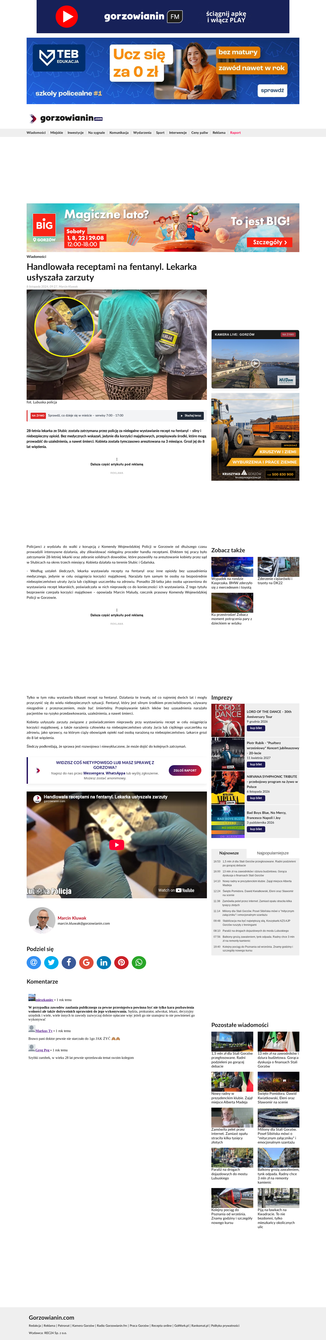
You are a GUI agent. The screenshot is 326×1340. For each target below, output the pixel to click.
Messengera (93, 773)
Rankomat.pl (199, 1325)
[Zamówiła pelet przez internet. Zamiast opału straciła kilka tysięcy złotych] (232, 1117)
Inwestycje (76, 132)
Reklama (219, 132)
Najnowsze (229, 853)
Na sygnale (96, 132)
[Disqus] (117, 1047)
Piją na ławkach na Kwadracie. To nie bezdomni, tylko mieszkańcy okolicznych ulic (276, 1218)
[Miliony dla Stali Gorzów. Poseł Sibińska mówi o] (278, 1117)
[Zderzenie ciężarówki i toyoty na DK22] (278, 566)
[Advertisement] (163, 170)
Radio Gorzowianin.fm (112, 1325)
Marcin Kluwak (72, 918)
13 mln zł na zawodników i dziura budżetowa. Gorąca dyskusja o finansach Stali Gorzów (255, 873)
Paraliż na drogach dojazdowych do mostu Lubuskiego (256, 930)
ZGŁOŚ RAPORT (185, 770)
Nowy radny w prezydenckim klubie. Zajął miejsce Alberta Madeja (257, 883)
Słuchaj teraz (193, 415)
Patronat (64, 1325)
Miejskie (56, 132)
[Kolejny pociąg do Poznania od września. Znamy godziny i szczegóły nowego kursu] (232, 1197)
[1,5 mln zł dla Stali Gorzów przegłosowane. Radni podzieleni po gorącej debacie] (232, 1041)
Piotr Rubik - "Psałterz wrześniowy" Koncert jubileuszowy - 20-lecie (273, 748)
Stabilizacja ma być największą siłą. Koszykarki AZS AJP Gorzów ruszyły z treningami (256, 922)
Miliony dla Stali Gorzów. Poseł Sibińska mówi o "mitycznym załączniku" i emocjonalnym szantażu (258, 913)
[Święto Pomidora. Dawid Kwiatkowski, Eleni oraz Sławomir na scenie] (278, 1081)
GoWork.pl (181, 1325)
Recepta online (161, 1325)
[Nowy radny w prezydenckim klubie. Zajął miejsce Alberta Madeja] (232, 1081)
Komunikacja (119, 132)
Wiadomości (36, 132)
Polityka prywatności (225, 1325)
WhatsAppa (115, 773)
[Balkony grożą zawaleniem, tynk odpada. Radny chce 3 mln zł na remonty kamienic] (278, 1157)
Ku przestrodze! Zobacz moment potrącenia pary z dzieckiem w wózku (231, 619)
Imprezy (221, 698)
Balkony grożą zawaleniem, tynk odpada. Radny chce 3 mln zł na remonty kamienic (259, 938)
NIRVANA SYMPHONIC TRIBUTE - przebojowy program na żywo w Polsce (272, 782)
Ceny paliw (199, 132)
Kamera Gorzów (83, 1325)
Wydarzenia (142, 132)
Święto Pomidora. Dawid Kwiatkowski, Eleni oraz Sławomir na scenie (258, 893)
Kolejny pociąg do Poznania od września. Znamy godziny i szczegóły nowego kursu (258, 948)
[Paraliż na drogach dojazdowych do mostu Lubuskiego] (232, 1157)
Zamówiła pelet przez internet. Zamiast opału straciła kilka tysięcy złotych (257, 903)
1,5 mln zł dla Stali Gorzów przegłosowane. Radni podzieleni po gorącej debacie (259, 863)
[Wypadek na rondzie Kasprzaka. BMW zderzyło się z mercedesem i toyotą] (232, 566)
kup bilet (256, 728)
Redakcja (35, 1325)
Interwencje (178, 132)
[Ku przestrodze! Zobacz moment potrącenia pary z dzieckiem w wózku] (232, 602)
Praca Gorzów (139, 1325)
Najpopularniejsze (273, 853)
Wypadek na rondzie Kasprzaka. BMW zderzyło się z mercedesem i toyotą (231, 583)
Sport (160, 132)
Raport (235, 132)
